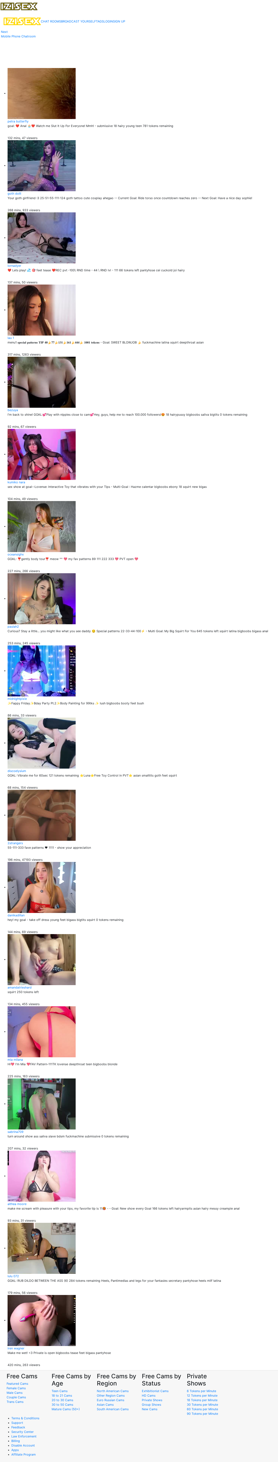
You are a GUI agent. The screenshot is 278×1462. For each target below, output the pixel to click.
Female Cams (16, 1388)
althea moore (17, 1204)
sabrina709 (15, 1132)
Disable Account (23, 1445)
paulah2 (13, 626)
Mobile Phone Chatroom (18, 36)
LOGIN (108, 21)
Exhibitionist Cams (155, 1391)
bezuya (13, 410)
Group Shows (151, 1404)
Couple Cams (16, 1397)
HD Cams (148, 1395)
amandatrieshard (20, 987)
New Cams (149, 1409)
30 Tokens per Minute (202, 1404)
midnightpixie (17, 699)
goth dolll (14, 193)
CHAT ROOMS (51, 21)
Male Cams (15, 1393)
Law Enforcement (23, 1436)
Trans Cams (15, 1402)
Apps (15, 1450)
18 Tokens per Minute (202, 1400)
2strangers (15, 843)
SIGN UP (119, 21)
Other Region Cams (111, 1395)
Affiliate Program (24, 1454)
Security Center (22, 1432)
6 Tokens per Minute (201, 1391)
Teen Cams (60, 1391)
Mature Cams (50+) (66, 1409)
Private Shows (152, 1400)
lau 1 (11, 338)
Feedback (18, 1427)
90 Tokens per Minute (202, 1414)
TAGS (100, 21)
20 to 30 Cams (62, 1400)
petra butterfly (18, 121)
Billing (15, 1441)
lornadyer (14, 266)
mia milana (15, 1059)
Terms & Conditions (25, 1418)
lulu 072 (13, 1276)
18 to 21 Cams (62, 1395)
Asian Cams (105, 1404)
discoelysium (17, 771)
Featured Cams (17, 1383)
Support (17, 1423)
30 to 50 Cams (62, 1404)
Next (4, 32)
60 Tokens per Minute (202, 1409)
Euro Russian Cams (110, 1400)
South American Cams (113, 1409)
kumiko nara (16, 482)
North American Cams (113, 1391)
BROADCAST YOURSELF (78, 21)
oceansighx (16, 554)
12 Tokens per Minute (202, 1395)
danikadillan (16, 915)
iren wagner (16, 1348)
